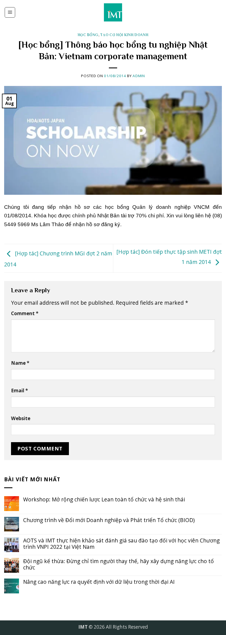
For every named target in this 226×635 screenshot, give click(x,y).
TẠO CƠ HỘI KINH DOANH (124, 35)
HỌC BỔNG (88, 35)
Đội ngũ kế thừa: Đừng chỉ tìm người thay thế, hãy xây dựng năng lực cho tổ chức (118, 564)
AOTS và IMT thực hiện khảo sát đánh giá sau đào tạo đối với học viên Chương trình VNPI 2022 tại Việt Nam (121, 543)
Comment (24, 313)
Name (20, 363)
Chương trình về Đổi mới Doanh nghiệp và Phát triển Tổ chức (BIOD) (109, 520)
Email (19, 390)
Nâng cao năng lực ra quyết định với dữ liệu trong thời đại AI (99, 582)
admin (139, 75)
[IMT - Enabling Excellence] (113, 12)
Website (20, 418)
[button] (10, 12)
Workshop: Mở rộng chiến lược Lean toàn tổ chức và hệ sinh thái (104, 499)
